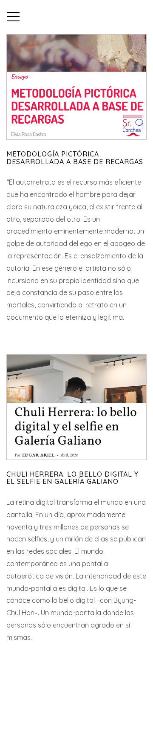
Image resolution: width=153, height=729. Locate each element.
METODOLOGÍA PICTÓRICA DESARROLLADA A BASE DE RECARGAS (74, 158)
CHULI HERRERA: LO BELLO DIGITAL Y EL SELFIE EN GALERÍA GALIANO (72, 478)
